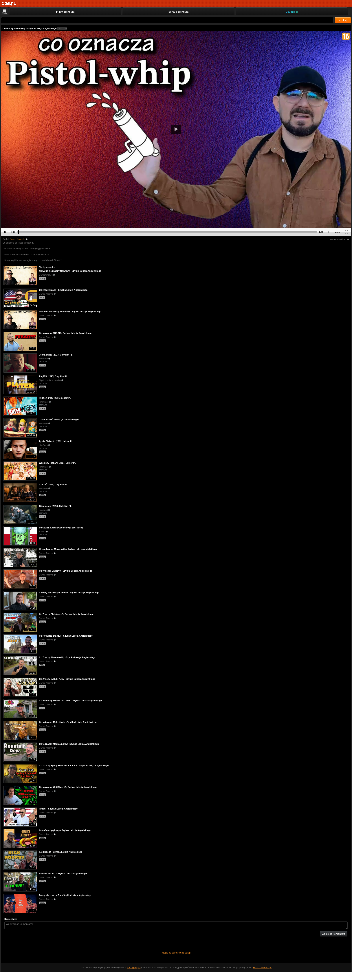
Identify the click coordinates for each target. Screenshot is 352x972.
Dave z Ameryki (17, 239)
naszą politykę (134, 967)
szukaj (342, 20)
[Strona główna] (9, 3)
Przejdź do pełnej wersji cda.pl (176, 953)
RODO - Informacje (262, 967)
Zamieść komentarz (333, 933)
